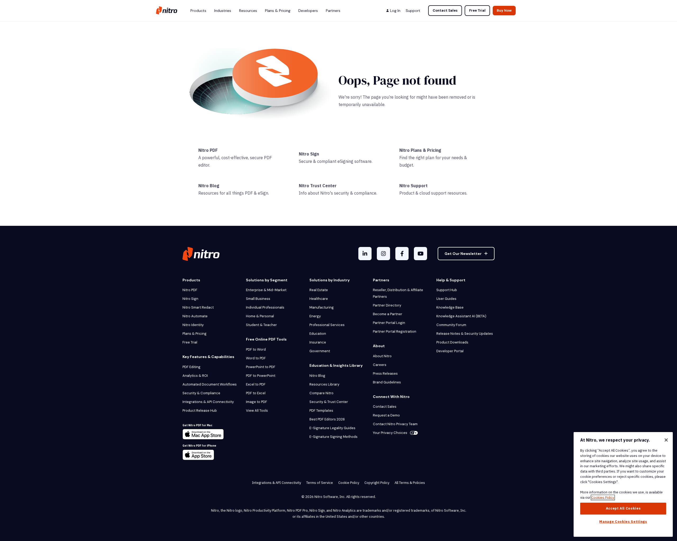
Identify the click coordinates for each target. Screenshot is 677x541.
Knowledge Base (450, 307)
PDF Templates (321, 410)
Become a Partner (387, 314)
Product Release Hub (199, 410)
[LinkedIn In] (365, 253)
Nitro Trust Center (318, 185)
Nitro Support (413, 185)
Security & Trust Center (328, 402)
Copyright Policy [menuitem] (376, 482)
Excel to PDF (256, 384)
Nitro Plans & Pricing (420, 150)
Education (317, 333)
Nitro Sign (309, 154)
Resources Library (324, 384)
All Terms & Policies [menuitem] (410, 482)
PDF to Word (256, 349)
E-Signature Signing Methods (333, 436)
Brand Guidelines (387, 382)
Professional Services (327, 325)
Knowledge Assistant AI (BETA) (461, 316)
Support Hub (446, 290)
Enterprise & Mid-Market (266, 290)
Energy (315, 316)
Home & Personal (260, 316)
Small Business (258, 298)
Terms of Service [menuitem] (319, 482)
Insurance (317, 342)
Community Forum (451, 325)
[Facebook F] (402, 253)
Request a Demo (386, 415)
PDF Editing (191, 367)
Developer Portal (450, 351)
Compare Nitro (321, 393)
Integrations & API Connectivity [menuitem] (276, 482)
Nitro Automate (195, 316)
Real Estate (318, 290)
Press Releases (385, 373)
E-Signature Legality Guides (332, 428)
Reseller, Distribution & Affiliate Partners (398, 293)
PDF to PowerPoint (260, 375)
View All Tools (257, 410)
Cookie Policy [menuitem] (348, 482)
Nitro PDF (208, 150)
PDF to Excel (256, 393)
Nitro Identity (193, 325)
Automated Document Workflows (209, 384)
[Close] (666, 440)
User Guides (446, 298)
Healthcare (318, 298)
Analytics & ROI (195, 375)
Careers (379, 365)
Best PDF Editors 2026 (327, 419)
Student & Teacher (261, 325)
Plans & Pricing (194, 333)
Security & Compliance (201, 393)
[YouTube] (420, 253)
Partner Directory (387, 305)
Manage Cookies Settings (623, 521)
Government (319, 351)
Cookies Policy (602, 497)
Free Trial (477, 10)
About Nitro (382, 356)
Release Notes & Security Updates (464, 333)
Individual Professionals (265, 307)
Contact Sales (445, 10)
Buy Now (504, 10)
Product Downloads (452, 342)
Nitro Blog (208, 185)
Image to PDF (256, 402)
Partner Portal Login (389, 322)
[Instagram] (383, 253)
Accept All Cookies (623, 508)
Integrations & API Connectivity (208, 402)
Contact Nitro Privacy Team (395, 424)
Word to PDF (256, 358)
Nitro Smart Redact (198, 307)
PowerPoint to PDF (260, 367)
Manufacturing (321, 307)
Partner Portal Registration (394, 331)
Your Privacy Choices (390, 432)
